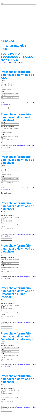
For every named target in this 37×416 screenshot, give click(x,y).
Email (2, 91)
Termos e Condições (22, 103)
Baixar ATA (5, 108)
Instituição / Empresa (7, 84)
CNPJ (3, 88)
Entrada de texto (6, 193)
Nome (3, 80)
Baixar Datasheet (6, 150)
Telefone (3, 95)
